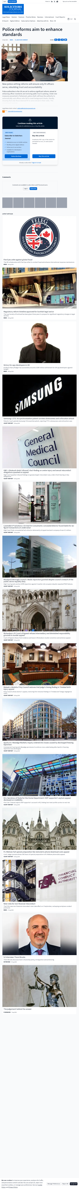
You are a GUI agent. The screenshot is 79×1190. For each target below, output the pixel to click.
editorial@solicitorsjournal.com (26, 108)
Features (21, 17)
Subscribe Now (12, 1)
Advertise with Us (42, 21)
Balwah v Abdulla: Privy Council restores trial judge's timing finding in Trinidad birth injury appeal (37, 688)
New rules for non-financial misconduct (19, 903)
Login (4, 1)
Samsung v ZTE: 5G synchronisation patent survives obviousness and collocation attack (39, 418)
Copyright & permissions (15, 111)
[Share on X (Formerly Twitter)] (59, 40)
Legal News (6, 17)
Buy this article (44, 156)
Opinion (14, 17)
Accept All (74, 1184)
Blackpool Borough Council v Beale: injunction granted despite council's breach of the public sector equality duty (38, 580)
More (51, 21)
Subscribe (33, 189)
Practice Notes (31, 17)
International (49, 17)
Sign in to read (36, 163)
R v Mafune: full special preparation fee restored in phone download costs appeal (36, 852)
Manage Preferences (54, 1184)
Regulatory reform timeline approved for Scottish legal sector (29, 311)
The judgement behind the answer (18, 1009)
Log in (26, 189)
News (11, 40)
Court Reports (60, 17)
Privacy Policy (13, 1187)
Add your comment (22, 40)
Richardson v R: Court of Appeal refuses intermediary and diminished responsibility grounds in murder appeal (37, 634)
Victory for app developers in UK (17, 365)
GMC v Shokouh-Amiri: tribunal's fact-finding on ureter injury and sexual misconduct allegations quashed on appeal (37, 471)
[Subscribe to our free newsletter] (57, 1)
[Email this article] (65, 40)
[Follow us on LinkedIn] (52, 1)
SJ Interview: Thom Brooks (14, 957)
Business (40, 17)
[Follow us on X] (54, 1)
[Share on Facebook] (62, 40)
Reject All (65, 1184)
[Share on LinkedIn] (55, 40)
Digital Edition (15, 21)
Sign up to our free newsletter (70, 1)
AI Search (5, 21)
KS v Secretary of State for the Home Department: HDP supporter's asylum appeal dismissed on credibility (37, 799)
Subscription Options (28, 21)
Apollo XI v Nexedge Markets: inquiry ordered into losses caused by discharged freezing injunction (39, 743)
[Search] (75, 19)
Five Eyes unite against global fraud (18, 259)
